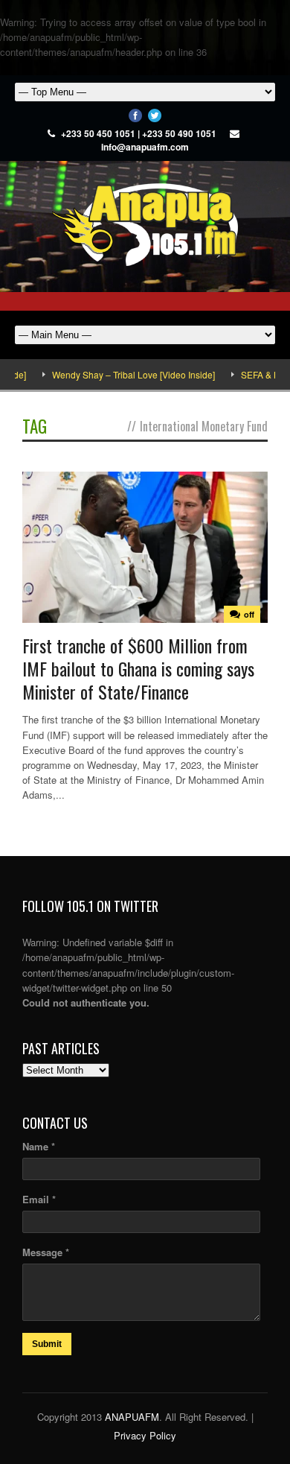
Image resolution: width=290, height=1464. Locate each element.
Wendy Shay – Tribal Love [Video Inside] (121, 374)
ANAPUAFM (132, 1417)
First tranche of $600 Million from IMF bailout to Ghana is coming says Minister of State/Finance (138, 668)
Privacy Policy (145, 1435)
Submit (47, 1344)
